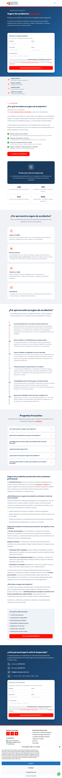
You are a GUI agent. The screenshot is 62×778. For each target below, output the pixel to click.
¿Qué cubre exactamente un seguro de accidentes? (25, 435)
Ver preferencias (31, 772)
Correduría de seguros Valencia (40, 736)
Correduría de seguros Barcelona (41, 734)
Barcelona (39, 484)
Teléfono (12, 47)
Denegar (31, 768)
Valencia (45, 484)
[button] (59, 747)
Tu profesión (13, 53)
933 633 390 (21, 664)
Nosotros (34, 741)
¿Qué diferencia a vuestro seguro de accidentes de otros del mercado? (27, 442)
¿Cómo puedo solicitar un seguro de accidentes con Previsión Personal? (27, 462)
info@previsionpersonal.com (20, 672)
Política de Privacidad (31, 775)
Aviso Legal (35, 743)
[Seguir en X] (12, 733)
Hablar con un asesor (19, 154)
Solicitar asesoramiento (31, 636)
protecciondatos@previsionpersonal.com (30, 62)
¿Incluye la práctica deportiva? (18, 449)
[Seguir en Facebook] (8, 733)
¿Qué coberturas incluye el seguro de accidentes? (24, 455)
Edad (32, 41)
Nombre (11, 41)
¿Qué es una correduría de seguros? (42, 732)
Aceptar (31, 763)
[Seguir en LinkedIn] (16, 733)
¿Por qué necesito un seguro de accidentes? (22, 429)
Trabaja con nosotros (38, 739)
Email (33, 47)
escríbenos (38, 421)
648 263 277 (21, 668)
